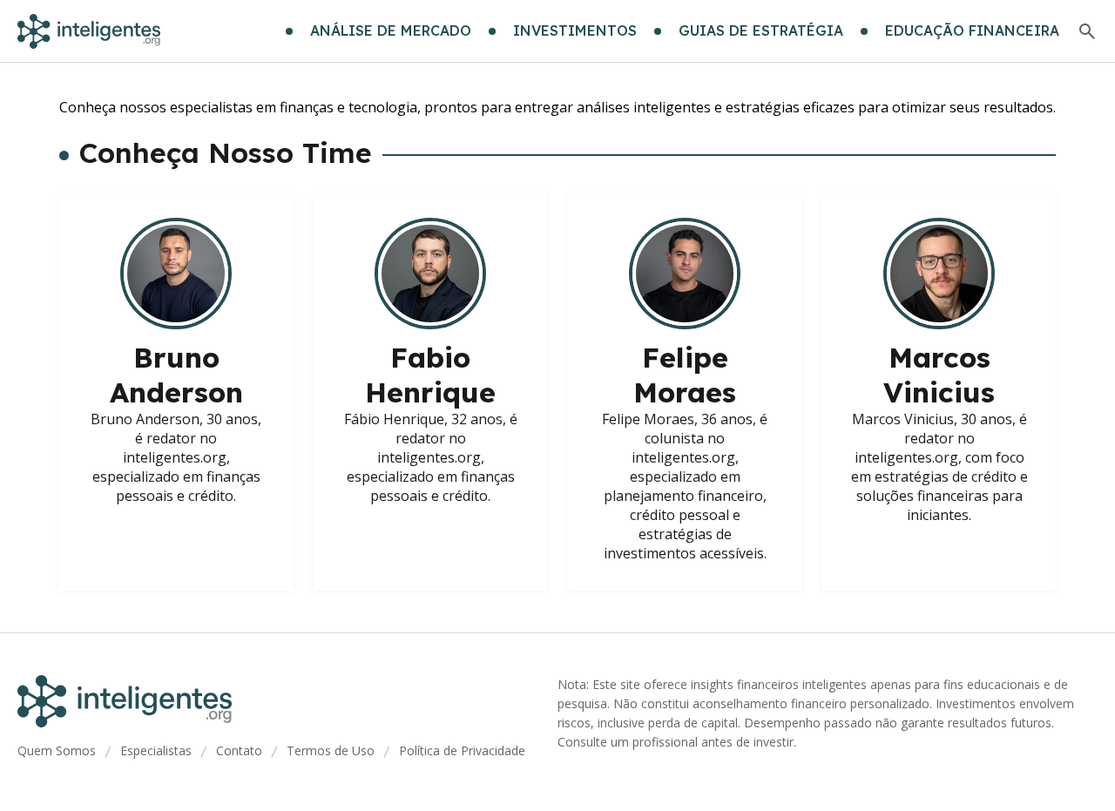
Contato (239, 750)
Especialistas (156, 750)
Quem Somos (56, 750)
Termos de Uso (331, 750)
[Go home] (88, 31)
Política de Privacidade (462, 750)
